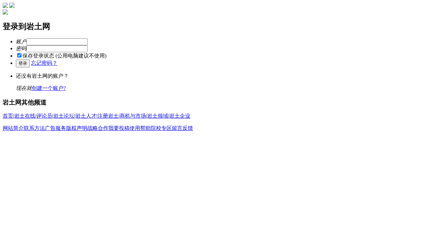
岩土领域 (157, 116)
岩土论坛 (63, 116)
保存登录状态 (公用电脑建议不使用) (64, 56)
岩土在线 (24, 116)
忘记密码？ (44, 63)
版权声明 (76, 128)
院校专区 (161, 128)
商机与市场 (133, 116)
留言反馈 (182, 128)
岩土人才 (85, 116)
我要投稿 (119, 128)
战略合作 (97, 128)
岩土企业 (179, 116)
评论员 (44, 116)
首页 (8, 116)
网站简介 (13, 128)
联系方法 (34, 128)
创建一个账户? (49, 88)
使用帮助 (140, 128)
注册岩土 (108, 116)
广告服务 (55, 128)
